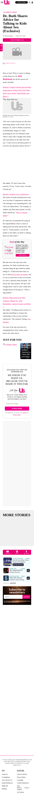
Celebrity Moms (10, 12)
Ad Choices (20, 792)
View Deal (23, 255)
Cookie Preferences (23, 783)
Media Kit (5, 786)
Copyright (20, 780)
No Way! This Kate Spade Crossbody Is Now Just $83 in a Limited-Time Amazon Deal (22, 248)
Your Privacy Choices (19, 787)
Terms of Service (22, 774)
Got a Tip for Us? (7, 780)
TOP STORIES (15, 40)
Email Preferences (7, 783)
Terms (24, 412)
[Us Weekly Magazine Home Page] (6, 2)
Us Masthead (6, 777)
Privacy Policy (17, 414)
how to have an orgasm (20, 274)
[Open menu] (2, 2)
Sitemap (4, 789)
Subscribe (21, 2)
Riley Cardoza (9, 36)
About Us (5, 774)
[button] (29, 2)
